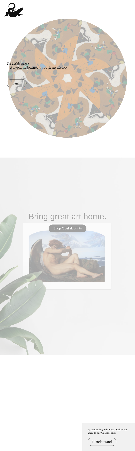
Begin (17, 83)
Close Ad (112, 277)
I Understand (102, 442)
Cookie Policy (108, 432)
